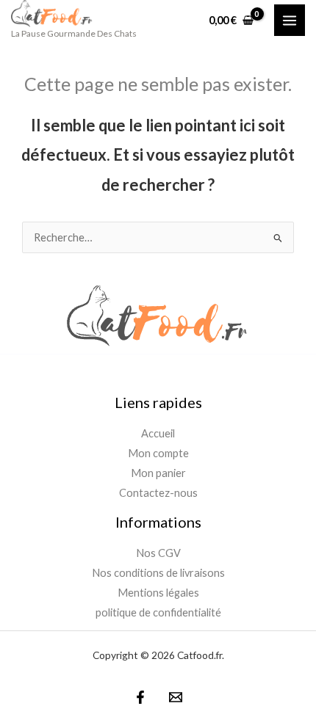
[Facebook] (140, 697)
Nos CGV (158, 553)
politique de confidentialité (158, 612)
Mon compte (158, 453)
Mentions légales (158, 592)
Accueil (158, 433)
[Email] (175, 697)
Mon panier (158, 473)
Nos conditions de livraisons (158, 573)
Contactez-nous (158, 493)
